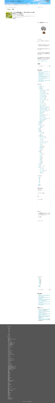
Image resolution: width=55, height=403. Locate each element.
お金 (40, 152)
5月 (39, 281)
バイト (9, 357)
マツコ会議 (41, 102)
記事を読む (14, 18)
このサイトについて (10, 4)
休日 (40, 156)
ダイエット (9, 351)
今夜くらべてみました (11, 369)
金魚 (40, 150)
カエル (41, 139)
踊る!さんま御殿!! (42, 119)
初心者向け (41, 146)
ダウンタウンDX (42, 98)
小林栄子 (44, 314)
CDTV (41, 88)
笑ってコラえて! (10, 386)
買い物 (41, 162)
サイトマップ (20, 4)
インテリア (41, 153)
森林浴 (41, 172)
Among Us (41, 86)
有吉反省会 (41, 112)
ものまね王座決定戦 (10, 344)
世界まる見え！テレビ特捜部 (44, 107)
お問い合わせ (15, 4)
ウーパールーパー (10, 346)
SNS (8, 339)
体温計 (41, 126)
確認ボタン (39, 211)
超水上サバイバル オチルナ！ (44, 118)
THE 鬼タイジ (10, 340)
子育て (41, 157)
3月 (39, 283)
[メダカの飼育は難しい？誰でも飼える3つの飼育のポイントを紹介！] (9, 15)
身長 (40, 127)
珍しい (9, 382)
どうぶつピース (42, 94)
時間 (8, 376)
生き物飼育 (40, 135)
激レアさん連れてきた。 (43, 114)
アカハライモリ (42, 136)
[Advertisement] (44, 14)
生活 (39, 151)
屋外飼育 (41, 147)
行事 (39, 164)
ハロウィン (41, 165)
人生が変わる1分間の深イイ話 (44, 109)
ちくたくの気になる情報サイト (15, 1)
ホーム (6, 4)
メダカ (41, 145)
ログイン (9, 396)
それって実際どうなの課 (43, 93)
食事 (40, 163)
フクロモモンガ (10, 360)
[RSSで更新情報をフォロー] (48, 1)
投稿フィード (10, 397)
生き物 (39, 131)
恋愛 (39, 128)
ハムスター (41, 133)
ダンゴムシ (9, 353)
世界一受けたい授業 (43, 108)
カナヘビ (41, 140)
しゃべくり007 (42, 92)
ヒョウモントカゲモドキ (43, 141)
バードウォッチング (43, 170)
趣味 (8, 389)
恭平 (44, 312)
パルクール (41, 171)
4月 (39, 282)
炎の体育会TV (10, 381)
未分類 (9, 378)
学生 (40, 158)
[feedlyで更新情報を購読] (46, 1)
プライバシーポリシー (26, 4)
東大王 (41, 113)
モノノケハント (42, 103)
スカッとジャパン (42, 97)
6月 (39, 179)
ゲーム (9, 349)
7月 (39, 178)
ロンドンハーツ (42, 104)
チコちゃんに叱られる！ (43, 99)
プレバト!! (9, 361)
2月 (39, 182)
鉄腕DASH (41, 120)
